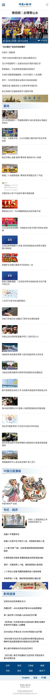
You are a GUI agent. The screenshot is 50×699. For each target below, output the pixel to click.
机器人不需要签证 (11, 534)
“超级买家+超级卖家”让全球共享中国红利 (19, 86)
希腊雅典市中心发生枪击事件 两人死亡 (18, 462)
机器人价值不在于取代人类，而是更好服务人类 (24, 541)
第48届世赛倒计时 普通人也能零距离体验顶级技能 (23, 408)
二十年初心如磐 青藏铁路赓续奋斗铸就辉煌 (22, 572)
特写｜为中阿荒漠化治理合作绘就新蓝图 (19, 80)
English (25, 678)
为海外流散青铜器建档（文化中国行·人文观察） (22, 75)
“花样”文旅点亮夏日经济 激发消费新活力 (19, 58)
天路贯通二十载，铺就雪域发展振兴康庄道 (22, 578)
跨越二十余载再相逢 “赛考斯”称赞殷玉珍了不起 (22, 175)
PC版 (43, 678)
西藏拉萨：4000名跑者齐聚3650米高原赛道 (23, 608)
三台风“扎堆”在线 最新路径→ (14, 301)
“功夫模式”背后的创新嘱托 (13, 47)
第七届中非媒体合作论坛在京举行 (18, 648)
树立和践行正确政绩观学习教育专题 (17, 91)
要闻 (6, 106)
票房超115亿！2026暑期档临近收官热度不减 (21, 211)
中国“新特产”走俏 (9, 504)
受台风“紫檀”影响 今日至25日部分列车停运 (20, 426)
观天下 (42, 671)
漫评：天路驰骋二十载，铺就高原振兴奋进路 (23, 565)
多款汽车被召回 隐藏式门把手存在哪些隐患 (20, 319)
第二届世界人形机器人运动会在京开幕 (15, 41)
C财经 (30, 666)
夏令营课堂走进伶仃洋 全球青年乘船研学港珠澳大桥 (24, 390)
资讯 (19, 666)
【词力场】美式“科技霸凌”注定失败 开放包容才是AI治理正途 (24, 656)
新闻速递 (9, 594)
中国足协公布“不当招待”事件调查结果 (18, 193)
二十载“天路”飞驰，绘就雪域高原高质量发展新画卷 (24, 549)
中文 (35, 678)
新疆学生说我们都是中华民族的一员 (17, 265)
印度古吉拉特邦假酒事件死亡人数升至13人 (20, 337)
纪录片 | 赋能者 (8, 52)
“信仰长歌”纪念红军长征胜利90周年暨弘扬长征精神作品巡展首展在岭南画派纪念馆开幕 (24, 640)
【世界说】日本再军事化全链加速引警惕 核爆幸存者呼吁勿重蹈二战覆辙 (24, 623)
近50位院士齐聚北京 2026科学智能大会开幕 (23, 632)
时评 (8, 666)
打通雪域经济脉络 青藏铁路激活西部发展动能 (23, 558)
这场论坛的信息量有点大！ (15, 601)
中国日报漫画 (12, 471)
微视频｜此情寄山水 (25, 12)
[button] (39, 40)
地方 (19, 671)
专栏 (6, 510)
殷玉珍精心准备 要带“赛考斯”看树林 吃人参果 (21, 157)
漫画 (31, 671)
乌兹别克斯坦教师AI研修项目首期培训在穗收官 (22, 372)
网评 (15, 510)
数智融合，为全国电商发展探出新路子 (18, 69)
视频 (42, 666)
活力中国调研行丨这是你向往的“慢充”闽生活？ (22, 64)
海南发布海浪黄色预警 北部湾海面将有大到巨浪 (22, 354)
